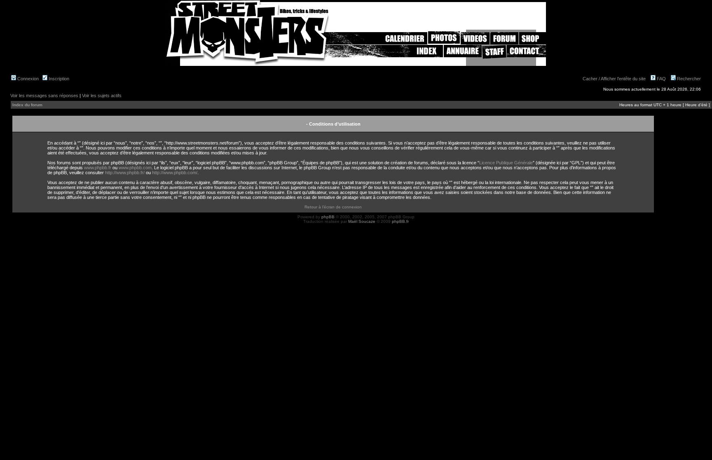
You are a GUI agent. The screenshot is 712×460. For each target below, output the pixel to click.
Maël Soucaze (361, 221)
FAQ (661, 78)
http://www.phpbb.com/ (174, 172)
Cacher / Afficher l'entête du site (614, 78)
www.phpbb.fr (97, 167)
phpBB (328, 217)
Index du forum (27, 105)
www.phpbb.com (135, 167)
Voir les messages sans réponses (44, 95)
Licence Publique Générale (506, 162)
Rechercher (688, 78)
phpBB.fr (400, 221)
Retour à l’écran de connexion (333, 207)
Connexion (27, 78)
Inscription (58, 78)
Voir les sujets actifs (102, 95)
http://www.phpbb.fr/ (125, 172)
